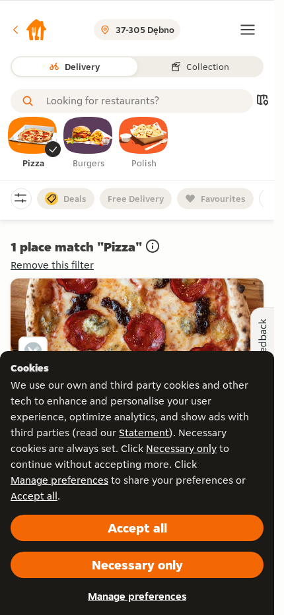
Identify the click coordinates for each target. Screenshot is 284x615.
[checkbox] (33, 143)
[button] (29, 29)
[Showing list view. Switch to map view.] (262, 101)
